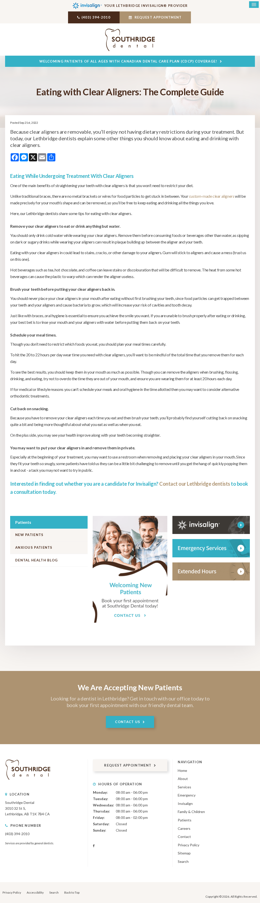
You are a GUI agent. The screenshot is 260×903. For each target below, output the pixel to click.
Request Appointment (158, 17)
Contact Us (127, 722)
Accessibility (35, 892)
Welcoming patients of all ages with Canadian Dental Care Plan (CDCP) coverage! (128, 61)
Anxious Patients (34, 547)
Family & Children (191, 811)
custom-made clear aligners (211, 196)
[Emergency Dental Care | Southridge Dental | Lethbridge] (211, 548)
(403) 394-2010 (96, 17)
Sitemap (184, 853)
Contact (184, 836)
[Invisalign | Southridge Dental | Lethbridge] (211, 525)
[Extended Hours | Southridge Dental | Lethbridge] (211, 571)
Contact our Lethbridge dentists (194, 484)
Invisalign (185, 803)
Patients (184, 820)
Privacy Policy (188, 845)
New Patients (29, 535)
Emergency (187, 795)
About (183, 778)
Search (183, 861)
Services (184, 787)
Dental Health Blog (36, 560)
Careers (184, 828)
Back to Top (71, 892)
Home (182, 770)
